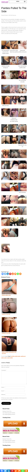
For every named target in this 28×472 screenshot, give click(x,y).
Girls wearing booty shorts (9, 414)
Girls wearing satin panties (9, 412)
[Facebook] (2, 274)
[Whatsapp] (18, 274)
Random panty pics (7, 411)
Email (2, 390)
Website (3, 394)
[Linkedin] (8, 274)
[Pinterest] (10, 274)
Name (3, 387)
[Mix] (15, 274)
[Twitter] (5, 274)
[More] (20, 274)
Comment (4, 370)
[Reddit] (13, 274)
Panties (6, 356)
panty (5, 357)
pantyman (14, 15)
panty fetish (10, 357)
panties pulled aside (15, 356)
